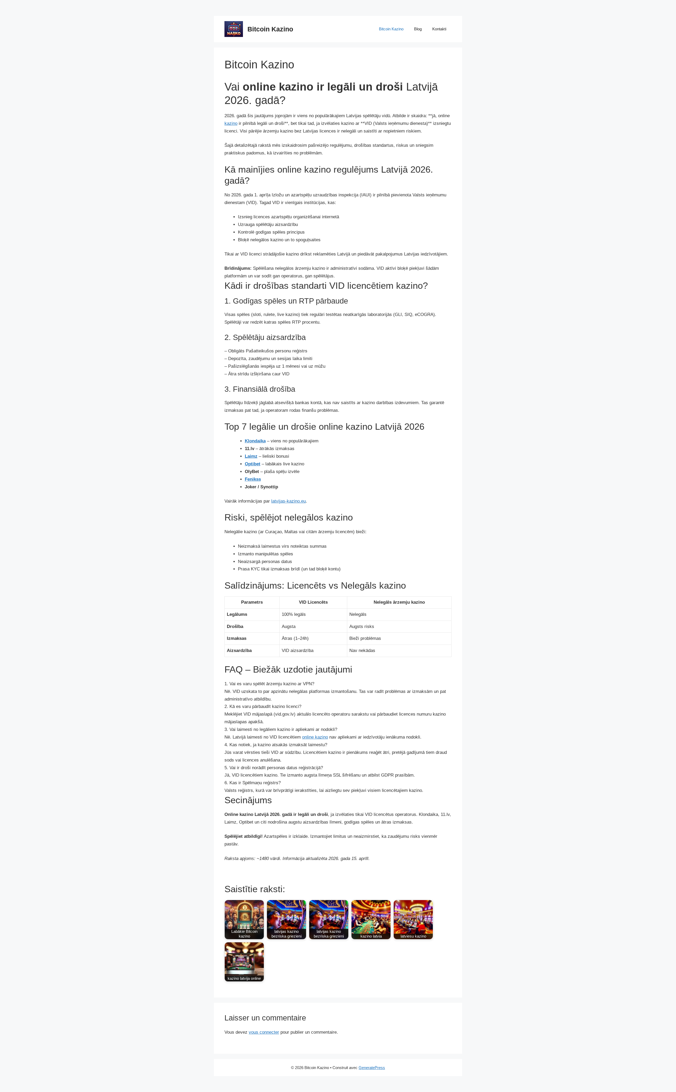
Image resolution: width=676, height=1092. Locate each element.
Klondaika (255, 440)
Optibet (252, 463)
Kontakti (439, 29)
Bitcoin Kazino (270, 29)
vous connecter (264, 1032)
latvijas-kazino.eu (288, 501)
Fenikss (253, 479)
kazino (230, 123)
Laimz (251, 456)
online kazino (315, 737)
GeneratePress (372, 1067)
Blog (418, 29)
